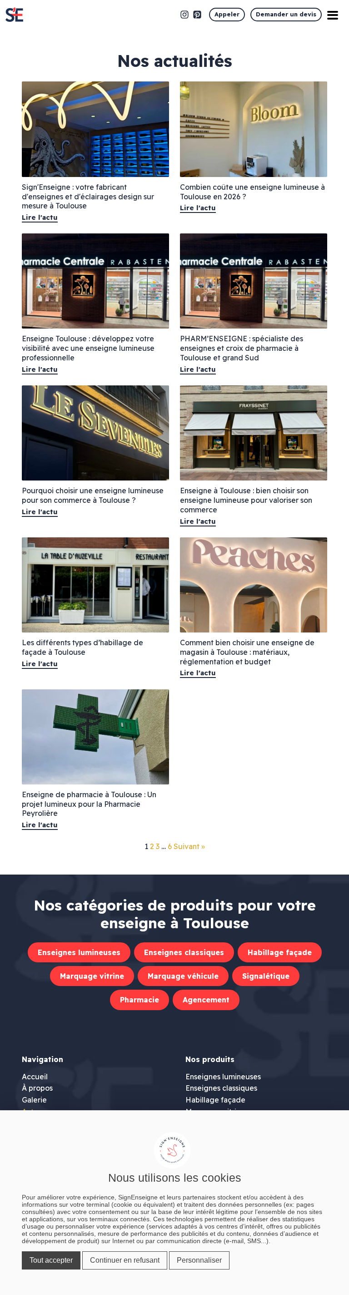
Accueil (35, 1076)
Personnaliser (199, 1260)
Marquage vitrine (92, 976)
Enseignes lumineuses (79, 952)
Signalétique (265, 976)
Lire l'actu (40, 217)
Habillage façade (280, 952)
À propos (37, 1088)
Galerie (34, 1099)
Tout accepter (51, 1260)
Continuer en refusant (125, 1260)
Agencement (206, 999)
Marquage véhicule (183, 976)
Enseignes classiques (184, 952)
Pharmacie (139, 999)
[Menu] (333, 14)
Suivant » (189, 846)
